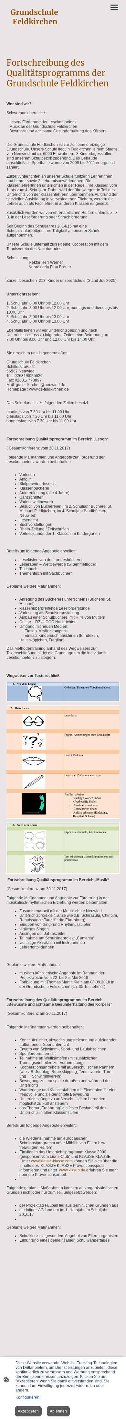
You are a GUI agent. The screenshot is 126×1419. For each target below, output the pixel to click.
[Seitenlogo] (34, 39)
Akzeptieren (28, 1411)
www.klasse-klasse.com (52, 1161)
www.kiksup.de (72, 1170)
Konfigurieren (27, 1397)
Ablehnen (58, 1411)
